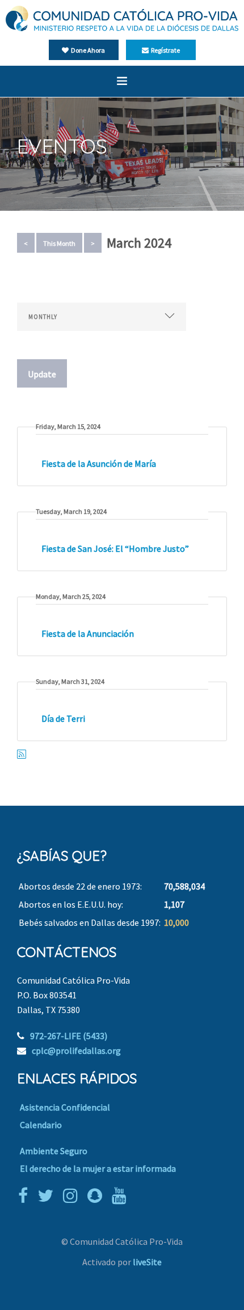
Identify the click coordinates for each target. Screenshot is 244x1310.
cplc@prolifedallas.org (76, 1050)
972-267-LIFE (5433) (68, 1035)
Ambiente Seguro (53, 1150)
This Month (59, 243)
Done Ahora (87, 50)
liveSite (147, 1262)
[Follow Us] (48, 1195)
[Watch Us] (122, 1195)
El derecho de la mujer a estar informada (98, 1168)
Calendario (41, 1124)
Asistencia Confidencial (65, 1107)
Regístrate (164, 50)
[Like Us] (26, 1195)
